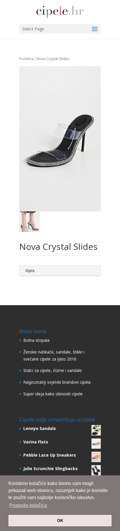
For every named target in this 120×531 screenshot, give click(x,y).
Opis (30, 270)
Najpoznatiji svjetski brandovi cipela (57, 382)
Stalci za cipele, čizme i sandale (52, 370)
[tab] (60, 271)
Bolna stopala (36, 340)
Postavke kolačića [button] (28, 505)
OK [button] (60, 520)
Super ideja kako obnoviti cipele (53, 394)
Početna (26, 58)
